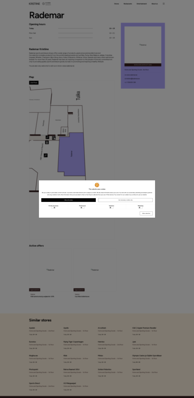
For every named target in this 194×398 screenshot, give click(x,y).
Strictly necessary (53, 205)
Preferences (82, 205)
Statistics (111, 205)
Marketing (140, 205)
